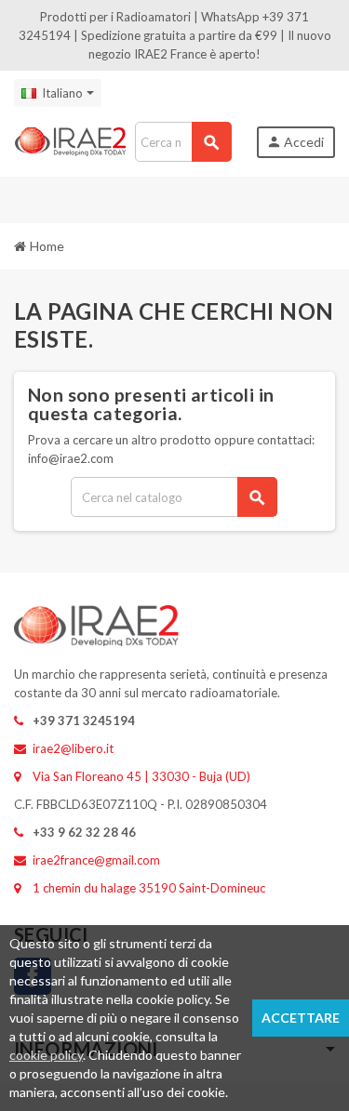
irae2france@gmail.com (96, 860)
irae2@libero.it (73, 748)
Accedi (295, 142)
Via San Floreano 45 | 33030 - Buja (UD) (141, 776)
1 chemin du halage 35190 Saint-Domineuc (149, 887)
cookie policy (46, 1055)
